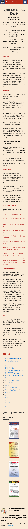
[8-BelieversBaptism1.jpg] (14, 469)
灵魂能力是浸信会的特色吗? (11, 367)
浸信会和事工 (7, 397)
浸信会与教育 (7, 404)
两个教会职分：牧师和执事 (10, 390)
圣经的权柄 (7, 365)
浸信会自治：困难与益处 (10, 384)
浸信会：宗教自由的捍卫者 (10, 401)
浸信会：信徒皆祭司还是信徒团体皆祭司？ (14, 370)
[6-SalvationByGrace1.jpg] (14, 450)
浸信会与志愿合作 (8, 385)
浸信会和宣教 (7, 395)
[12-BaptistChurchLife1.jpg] (14, 489)
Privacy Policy (10, 525)
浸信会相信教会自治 (9, 382)
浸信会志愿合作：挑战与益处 (11, 387)
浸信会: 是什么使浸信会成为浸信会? (12, 362)
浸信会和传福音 (8, 394)
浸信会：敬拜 (7, 392)
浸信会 (6, 406)
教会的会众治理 (8, 379)
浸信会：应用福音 (8, 399)
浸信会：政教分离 (8, 402)
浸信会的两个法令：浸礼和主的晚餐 (12, 389)
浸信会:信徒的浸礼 (9, 372)
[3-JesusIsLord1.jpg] (14, 430)
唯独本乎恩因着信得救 (9, 368)
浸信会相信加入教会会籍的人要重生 (12, 373)
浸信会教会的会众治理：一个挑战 (12, 380)
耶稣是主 (7, 363)
